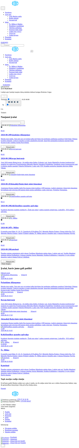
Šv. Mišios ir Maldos (15, 24)
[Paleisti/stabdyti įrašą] (4, 96)
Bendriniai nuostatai (11, 430)
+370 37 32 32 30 (22, 399)
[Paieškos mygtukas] (3, 44)
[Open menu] (3, 8)
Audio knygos (13, 35)
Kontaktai (8, 39)
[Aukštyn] (3, 445)
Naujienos (8, 12)
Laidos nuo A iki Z (15, 31)
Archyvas (12, 33)
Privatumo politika (11, 428)
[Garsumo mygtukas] (13, 103)
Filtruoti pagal (5, 273)
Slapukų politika (10, 432)
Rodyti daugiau (6, 264)
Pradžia (7, 412)
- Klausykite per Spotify (17, 441)
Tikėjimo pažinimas (15, 28)
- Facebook (13, 437)
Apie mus (8, 14)
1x (3, 105)
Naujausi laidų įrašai (15, 30)
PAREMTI (4, 42)
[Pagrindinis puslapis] (15, 5)
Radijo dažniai (13, 18)
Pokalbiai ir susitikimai (16, 26)
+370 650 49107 (25, 401)
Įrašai (7, 22)
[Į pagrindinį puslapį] (16, 51)
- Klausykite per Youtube (17, 443)
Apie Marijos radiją (15, 16)
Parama (7, 419)
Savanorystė (13, 20)
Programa (8, 37)
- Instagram (13, 439)
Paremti (3, 388)
